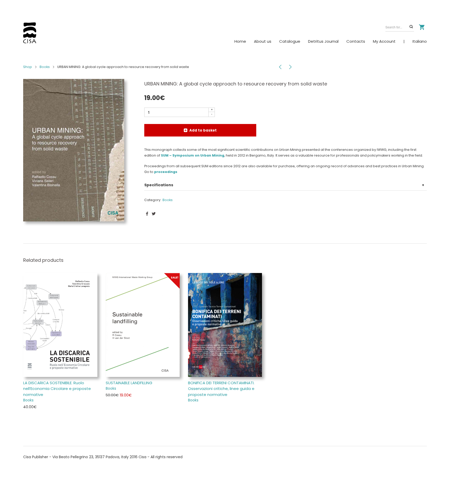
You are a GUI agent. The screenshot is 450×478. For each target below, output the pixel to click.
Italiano (420, 41)
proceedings (165, 172)
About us (262, 41)
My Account (384, 41)
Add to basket (203, 130)
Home (240, 41)
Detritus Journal (323, 41)
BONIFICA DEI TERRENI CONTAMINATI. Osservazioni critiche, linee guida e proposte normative (221, 388)
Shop (27, 67)
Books (45, 67)
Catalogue (289, 41)
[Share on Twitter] (153, 213)
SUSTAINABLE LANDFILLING (129, 383)
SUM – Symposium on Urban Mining (192, 155)
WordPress (88, 463)
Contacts (355, 41)
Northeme (54, 463)
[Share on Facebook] (147, 213)
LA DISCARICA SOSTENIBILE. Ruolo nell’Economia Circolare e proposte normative (57, 388)
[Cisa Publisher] (29, 32)
